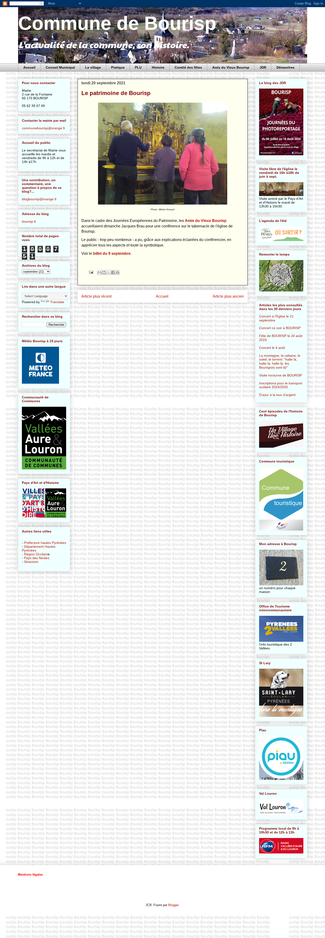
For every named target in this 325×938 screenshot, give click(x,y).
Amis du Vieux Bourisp (230, 67)
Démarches (285, 67)
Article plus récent (96, 296)
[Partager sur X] (108, 272)
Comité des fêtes (188, 67)
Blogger (173, 905)
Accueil (29, 67)
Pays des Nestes (36, 558)
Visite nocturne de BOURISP (280, 375)
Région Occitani (36, 554)
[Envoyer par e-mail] (99, 272)
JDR (263, 67)
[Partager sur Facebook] (113, 272)
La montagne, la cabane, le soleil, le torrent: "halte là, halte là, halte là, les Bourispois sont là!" (279, 361)
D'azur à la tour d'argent (277, 395)
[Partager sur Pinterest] (117, 272)
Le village (93, 67)
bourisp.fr (29, 221)
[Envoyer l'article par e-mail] (91, 272)
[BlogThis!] (104, 272)
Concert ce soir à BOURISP (279, 328)
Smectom (31, 562)
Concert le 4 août (272, 348)
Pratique (118, 67)
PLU (138, 67)
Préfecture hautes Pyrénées (45, 543)
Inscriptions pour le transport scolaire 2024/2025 (280, 385)
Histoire (158, 67)
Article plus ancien (228, 296)
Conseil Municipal (60, 67)
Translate (57, 302)
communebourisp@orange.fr (43, 128)
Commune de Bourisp (117, 23)
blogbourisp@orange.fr (39, 199)
